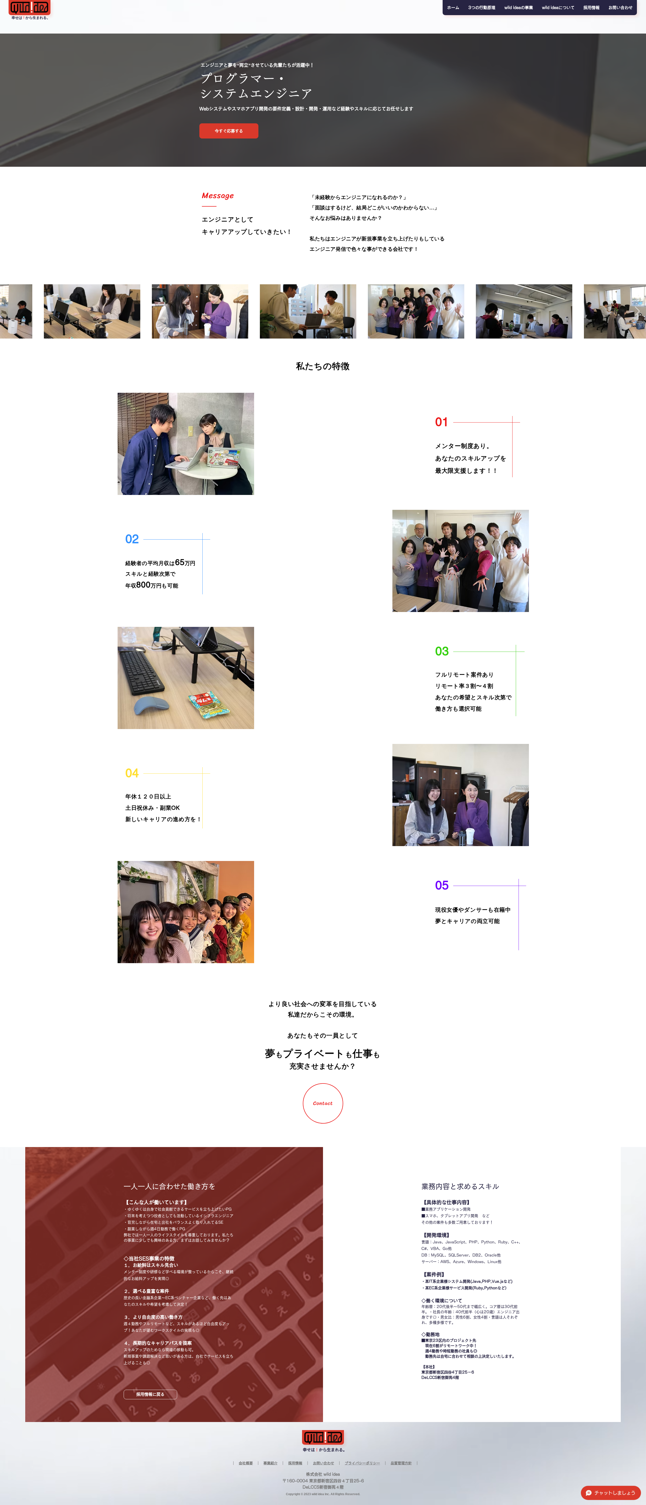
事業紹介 (270, 1463)
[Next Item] (637, 311)
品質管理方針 (401, 1463)
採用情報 (295, 1463)
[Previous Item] (9, 311)
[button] (482, 7)
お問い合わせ (323, 1463)
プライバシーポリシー (362, 1463)
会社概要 (246, 1463)
